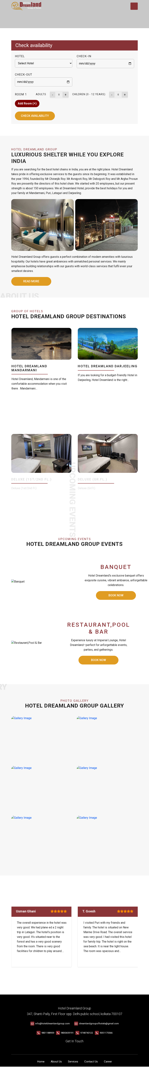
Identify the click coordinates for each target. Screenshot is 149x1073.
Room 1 (21, 94)
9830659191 (67, 1032)
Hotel (20, 56)
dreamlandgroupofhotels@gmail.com (99, 1023)
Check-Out (23, 74)
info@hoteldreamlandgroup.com (52, 1023)
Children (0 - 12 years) (88, 94)
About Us (56, 1061)
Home (41, 1061)
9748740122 (86, 1032)
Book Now (115, 595)
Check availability (35, 116)
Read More (31, 281)
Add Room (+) (27, 103)
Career (108, 1061)
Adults (41, 94)
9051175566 (106, 1032)
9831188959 (47, 1032)
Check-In (84, 56)
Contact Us (91, 1061)
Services (73, 1061)
